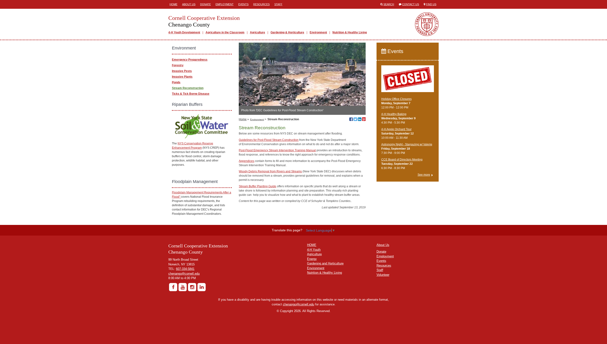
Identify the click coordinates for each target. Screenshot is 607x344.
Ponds (176, 82)
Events (243, 4)
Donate (205, 4)
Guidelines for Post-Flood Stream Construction (269, 140)
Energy (312, 259)
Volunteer (383, 275)
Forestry (178, 65)
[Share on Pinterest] (364, 119)
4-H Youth (314, 249)
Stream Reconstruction (187, 88)
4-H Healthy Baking (393, 114)
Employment (225, 4)
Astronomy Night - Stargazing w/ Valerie (406, 144)
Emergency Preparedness (189, 59)
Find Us (431, 4)
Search (388, 4)
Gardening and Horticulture (325, 263)
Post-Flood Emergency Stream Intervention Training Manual (277, 150)
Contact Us (410, 4)
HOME (311, 245)
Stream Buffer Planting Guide (257, 186)
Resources (261, 4)
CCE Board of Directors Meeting (402, 159)
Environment (318, 32)
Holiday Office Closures (396, 99)
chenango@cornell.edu (184, 273)
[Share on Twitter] (355, 119)
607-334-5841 (185, 269)
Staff (278, 4)
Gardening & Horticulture (287, 32)
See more (424, 174)
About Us (188, 4)
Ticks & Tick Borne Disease (190, 93)
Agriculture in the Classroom (225, 32)
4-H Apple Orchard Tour (396, 129)
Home (173, 4)
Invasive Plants (182, 76)
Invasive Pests (182, 71)
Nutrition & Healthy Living (349, 32)
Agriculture (257, 32)
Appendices (246, 161)
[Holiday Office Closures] (407, 80)
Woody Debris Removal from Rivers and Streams (270, 171)
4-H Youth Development (184, 32)
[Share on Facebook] (351, 119)
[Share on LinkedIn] (359, 119)
